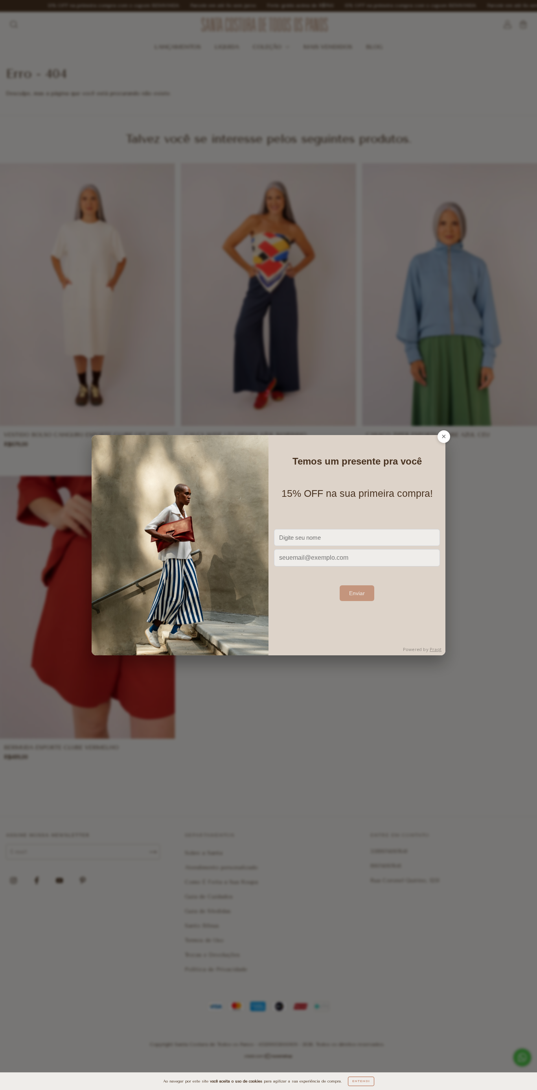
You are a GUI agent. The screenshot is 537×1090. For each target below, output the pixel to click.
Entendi (361, 1081)
